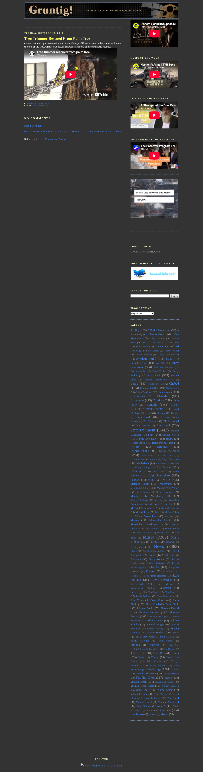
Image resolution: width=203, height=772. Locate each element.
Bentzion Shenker (163, 367)
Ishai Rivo (162, 451)
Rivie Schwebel (162, 579)
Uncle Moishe (158, 665)
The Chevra (169, 649)
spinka (152, 714)
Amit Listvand (142, 346)
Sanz (153, 588)
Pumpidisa (174, 567)
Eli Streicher (143, 425)
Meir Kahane (143, 492)
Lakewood (136, 471)
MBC (151, 479)
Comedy (152, 404)
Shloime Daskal (170, 608)
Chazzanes (137, 400)
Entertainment (40, 106)
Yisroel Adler (143, 689)
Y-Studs (175, 669)
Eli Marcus (149, 421)
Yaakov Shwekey (146, 673)
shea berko (137, 714)
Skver (175, 632)
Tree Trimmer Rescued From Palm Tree (57, 38)
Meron (158, 500)
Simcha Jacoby (155, 628)
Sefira (134, 592)
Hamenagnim (138, 442)
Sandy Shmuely (138, 588)
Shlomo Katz (155, 620)
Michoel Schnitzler (141, 508)
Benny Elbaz (160, 363)
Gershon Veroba (170, 434)
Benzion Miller (138, 371)
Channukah (138, 396)
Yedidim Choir (145, 677)
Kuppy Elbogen (143, 467)
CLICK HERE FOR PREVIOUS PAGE (45, 131)
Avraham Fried (146, 358)
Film (150, 434)
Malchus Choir (140, 483)
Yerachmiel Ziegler (164, 681)
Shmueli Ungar (155, 624)
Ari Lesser (153, 350)
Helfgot (135, 446)
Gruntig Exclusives (147, 438)
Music (148, 537)
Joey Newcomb (170, 459)
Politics (155, 567)
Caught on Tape (156, 384)
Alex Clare (173, 342)
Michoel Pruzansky (160, 504)
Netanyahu (137, 547)
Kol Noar (161, 463)
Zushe (150, 710)
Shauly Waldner (143, 596)
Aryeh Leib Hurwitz (168, 354)
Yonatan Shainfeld (168, 702)
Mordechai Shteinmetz (145, 524)
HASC (169, 438)
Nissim (134, 551)
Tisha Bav (159, 653)
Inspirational (139, 451)
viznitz (164, 714)
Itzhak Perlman (148, 455)
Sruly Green (165, 640)
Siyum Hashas (155, 632)
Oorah (151, 555)
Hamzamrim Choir (162, 442)
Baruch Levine (139, 362)
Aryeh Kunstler (144, 354)
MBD (166, 479)
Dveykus (175, 413)
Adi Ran (157, 342)
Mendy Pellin (164, 496)
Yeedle (168, 677)
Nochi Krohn (149, 551)
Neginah (170, 541)
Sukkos (135, 644)
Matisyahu (166, 483)
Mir (157, 512)
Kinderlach (142, 463)
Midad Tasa (142, 512)
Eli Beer (164, 417)
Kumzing (175, 463)
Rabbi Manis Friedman (154, 575)
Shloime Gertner (149, 612)
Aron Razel (172, 350)
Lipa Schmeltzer (160, 475)
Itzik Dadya (167, 455)
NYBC (154, 541)
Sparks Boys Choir (145, 636)
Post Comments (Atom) (53, 139)
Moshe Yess (163, 532)
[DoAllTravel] (154, 217)
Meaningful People (168, 487)
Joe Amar (152, 459)
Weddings (154, 669)
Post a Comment (33, 125)
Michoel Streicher (170, 508)
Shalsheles (153, 592)
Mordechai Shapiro (160, 520)
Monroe (169, 516)
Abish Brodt (157, 338)
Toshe (141, 657)
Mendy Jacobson (164, 492)
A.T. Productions (154, 334)
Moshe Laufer (151, 528)
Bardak (169, 358)
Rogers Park (137, 584)
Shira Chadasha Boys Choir (162, 604)
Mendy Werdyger (139, 500)
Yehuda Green (139, 681)
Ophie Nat (170, 555)
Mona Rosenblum (145, 516)
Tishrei (175, 653)
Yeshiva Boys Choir (142, 685)
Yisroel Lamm (165, 689)
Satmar (167, 587)
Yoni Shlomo (144, 706)
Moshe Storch (172, 528)
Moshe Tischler (143, 532)
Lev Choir (158, 471)
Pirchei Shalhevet (156, 563)
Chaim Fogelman (143, 392)
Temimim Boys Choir (149, 649)
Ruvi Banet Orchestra (161, 584)
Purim (150, 571)
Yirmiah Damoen (170, 685)
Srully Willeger (140, 640)
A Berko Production (159, 330)
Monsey (135, 520)
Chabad (174, 383)
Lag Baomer (164, 467)
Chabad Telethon (149, 387)
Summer (154, 644)
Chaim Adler (172, 388)
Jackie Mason (137, 459)
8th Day (135, 330)
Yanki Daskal (172, 673)
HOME (76, 131)
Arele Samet (162, 346)
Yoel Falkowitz (153, 698)
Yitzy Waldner (161, 694)
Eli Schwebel (171, 421)
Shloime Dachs (145, 608)
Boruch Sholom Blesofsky (159, 379)
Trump (154, 657)
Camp (134, 383)
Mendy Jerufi (139, 496)
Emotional (163, 425)
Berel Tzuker (159, 371)
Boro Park (153, 375)
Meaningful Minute (140, 488)
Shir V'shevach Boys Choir (147, 600)
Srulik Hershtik (167, 636)
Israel (175, 451)
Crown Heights (153, 408)
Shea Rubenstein (165, 596)
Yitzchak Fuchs (139, 693)
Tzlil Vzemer (154, 661)
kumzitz (165, 710)
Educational (142, 417)
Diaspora (161, 413)
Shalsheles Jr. (172, 592)
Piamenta (136, 559)
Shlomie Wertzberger (157, 616)
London (135, 479)
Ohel (162, 551)
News (159, 546)
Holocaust (162, 446)
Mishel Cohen (172, 512)
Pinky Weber (156, 559)
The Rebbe (137, 653)
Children (158, 400)
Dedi (147, 413)
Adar (144, 342)
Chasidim (163, 396)
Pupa (137, 571)
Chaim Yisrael (165, 392)
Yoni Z (161, 706)
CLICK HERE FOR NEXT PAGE (104, 131)
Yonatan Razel (144, 702)
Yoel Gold (173, 697)
